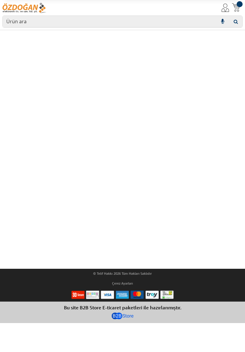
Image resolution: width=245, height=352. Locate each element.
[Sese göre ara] (222, 21)
